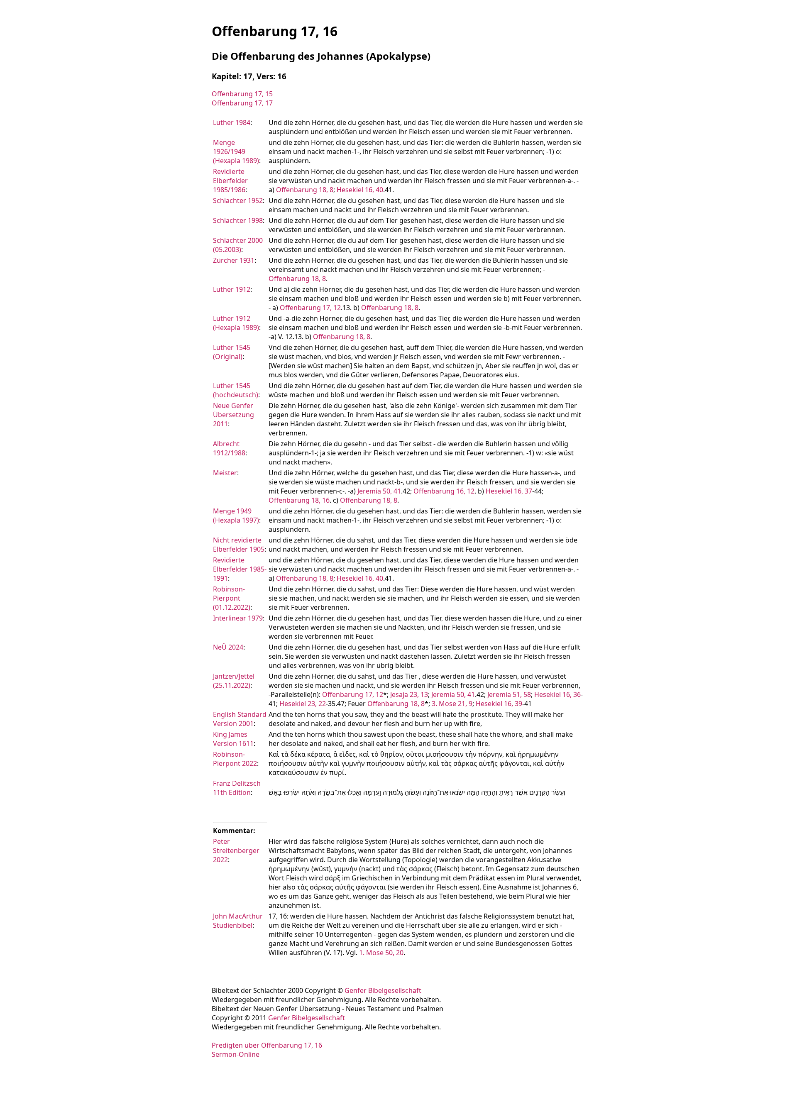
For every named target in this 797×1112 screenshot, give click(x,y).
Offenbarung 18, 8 (304, 189)
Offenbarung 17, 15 (242, 93)
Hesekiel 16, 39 (499, 703)
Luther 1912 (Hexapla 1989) (236, 323)
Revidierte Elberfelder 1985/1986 (230, 180)
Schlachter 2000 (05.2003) (238, 245)
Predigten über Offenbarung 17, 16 (267, 1045)
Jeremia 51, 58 (509, 694)
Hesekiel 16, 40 (360, 189)
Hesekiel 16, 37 (509, 491)
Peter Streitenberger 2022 (236, 850)
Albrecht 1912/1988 (229, 448)
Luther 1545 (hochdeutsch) (235, 390)
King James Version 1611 (233, 739)
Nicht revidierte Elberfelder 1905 (238, 544)
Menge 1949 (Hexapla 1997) (236, 515)
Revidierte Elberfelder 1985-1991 (239, 569)
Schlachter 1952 (238, 200)
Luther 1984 (231, 122)
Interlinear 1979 (238, 618)
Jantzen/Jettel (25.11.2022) (233, 681)
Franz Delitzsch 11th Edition (237, 788)
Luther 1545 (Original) (231, 352)
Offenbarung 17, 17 (242, 103)
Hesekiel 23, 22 (302, 703)
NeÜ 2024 (228, 647)
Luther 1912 (231, 289)
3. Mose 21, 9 (452, 703)
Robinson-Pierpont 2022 (235, 759)
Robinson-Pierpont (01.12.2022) (231, 598)
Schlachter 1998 (238, 220)
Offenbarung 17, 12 (310, 307)
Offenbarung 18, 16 (299, 500)
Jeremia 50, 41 (379, 491)
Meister (225, 472)
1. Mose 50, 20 (381, 952)
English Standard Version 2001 (239, 719)
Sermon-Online (235, 1054)
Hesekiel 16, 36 (557, 694)
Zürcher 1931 (233, 260)
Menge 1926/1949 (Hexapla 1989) (236, 151)
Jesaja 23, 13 (409, 694)
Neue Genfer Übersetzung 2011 (233, 414)
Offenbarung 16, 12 (443, 491)
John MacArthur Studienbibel (238, 921)
